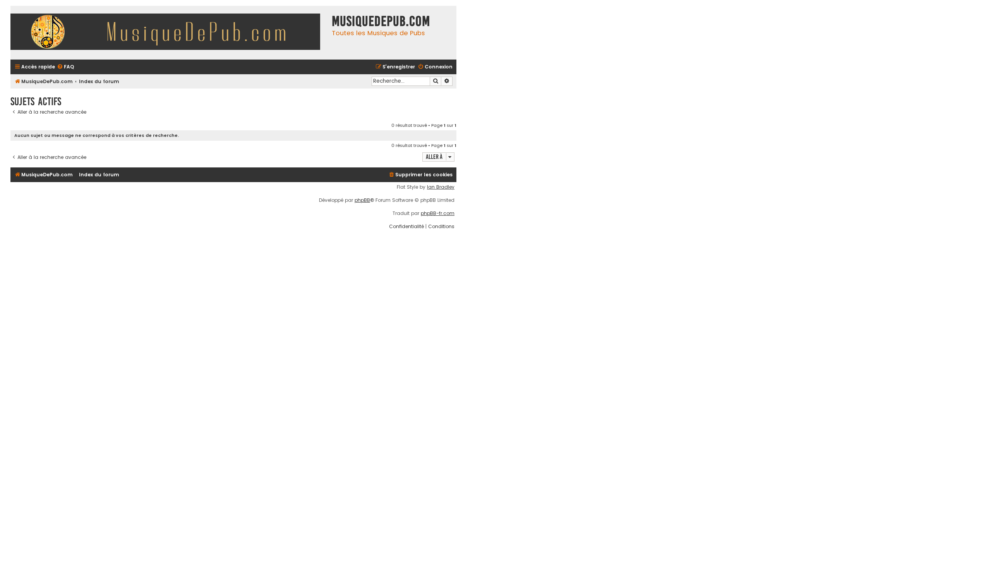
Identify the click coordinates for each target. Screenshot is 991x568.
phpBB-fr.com (437, 213)
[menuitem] (65, 67)
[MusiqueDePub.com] (169, 33)
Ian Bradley (440, 187)
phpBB (362, 200)
